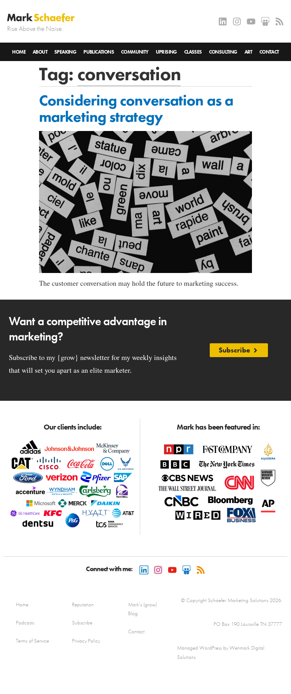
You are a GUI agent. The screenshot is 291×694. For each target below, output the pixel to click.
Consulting (223, 52)
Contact (269, 52)
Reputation (83, 604)
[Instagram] (236, 21)
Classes (193, 52)
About (40, 52)
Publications (98, 52)
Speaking (65, 52)
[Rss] (279, 21)
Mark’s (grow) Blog (142, 609)
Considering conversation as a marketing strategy (136, 108)
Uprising (166, 52)
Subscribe (82, 622)
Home (19, 52)
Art (248, 52)
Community (135, 52)
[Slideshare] (265, 21)
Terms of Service (32, 640)
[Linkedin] (222, 21)
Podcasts (25, 622)
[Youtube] (251, 21)
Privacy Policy (86, 640)
